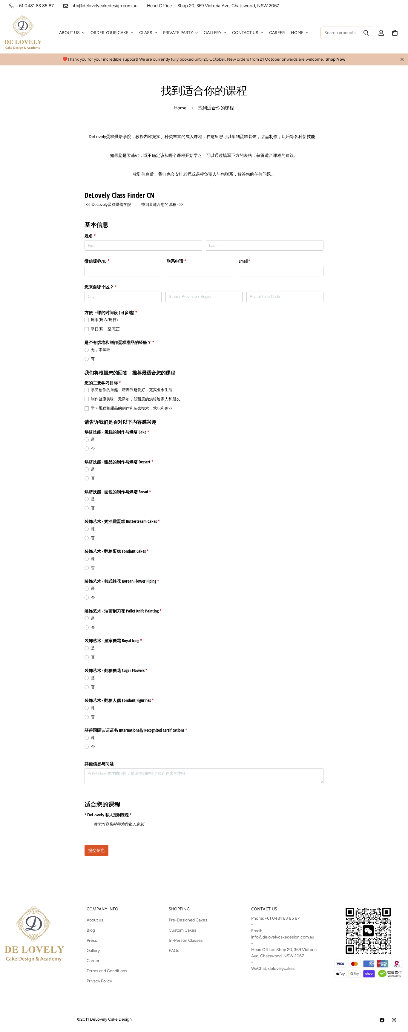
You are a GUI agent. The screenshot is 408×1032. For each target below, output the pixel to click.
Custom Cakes (182, 930)
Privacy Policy (99, 981)
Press (92, 940)
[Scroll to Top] (396, 999)
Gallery (93, 950)
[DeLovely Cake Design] (382, 1020)
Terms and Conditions (107, 970)
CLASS (145, 32)
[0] (395, 33)
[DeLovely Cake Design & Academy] (23, 32)
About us (95, 920)
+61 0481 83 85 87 (282, 918)
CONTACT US (245, 32)
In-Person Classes (186, 940)
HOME (297, 32)
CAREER (277, 32)
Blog (91, 930)
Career (93, 960)
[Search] (366, 32)
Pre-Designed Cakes (188, 920)
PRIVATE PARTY (178, 32)
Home (180, 108)
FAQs (174, 950)
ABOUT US (69, 32)
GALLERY (212, 32)
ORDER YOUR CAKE (109, 32)
